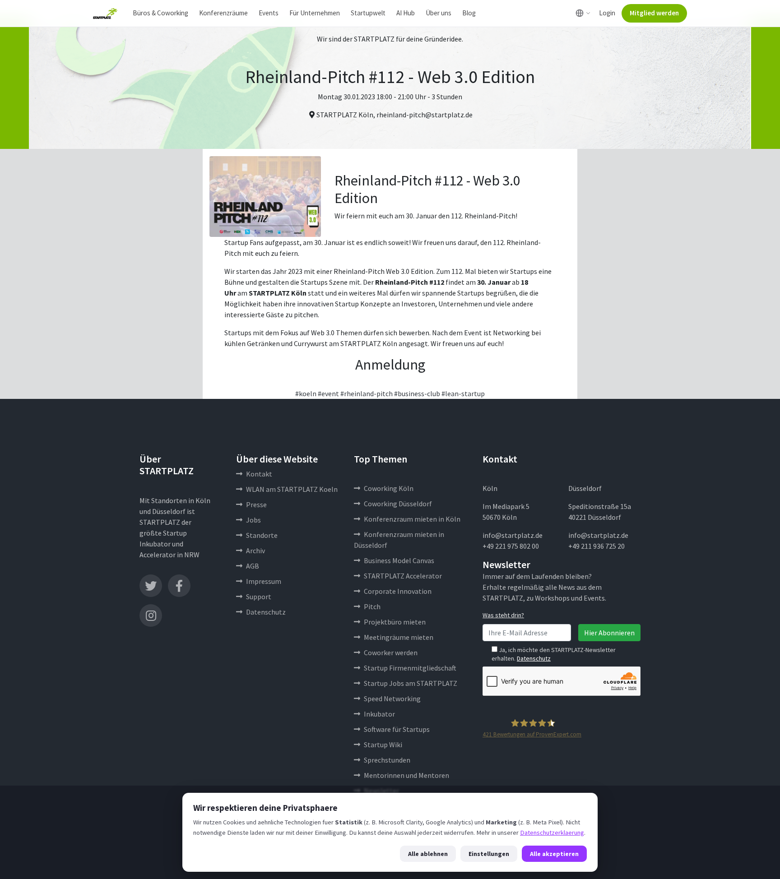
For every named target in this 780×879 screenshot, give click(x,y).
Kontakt (259, 473)
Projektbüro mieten (395, 621)
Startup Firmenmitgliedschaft (410, 667)
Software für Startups (397, 729)
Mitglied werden (654, 13)
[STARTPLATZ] (105, 13)
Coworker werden (391, 652)
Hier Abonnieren (609, 632)
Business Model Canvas (399, 560)
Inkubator (379, 713)
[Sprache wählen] (583, 13)
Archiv (255, 550)
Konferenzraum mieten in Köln (412, 518)
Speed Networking (392, 698)
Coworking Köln (388, 488)
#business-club (417, 393)
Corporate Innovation (398, 591)
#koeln (305, 393)
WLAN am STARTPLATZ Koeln (292, 489)
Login (607, 13)
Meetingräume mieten (398, 637)
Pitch (372, 606)
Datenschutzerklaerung (552, 832)
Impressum (263, 581)
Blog (469, 13)
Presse (256, 504)
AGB (252, 565)
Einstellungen (489, 854)
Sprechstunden (387, 759)
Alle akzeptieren (554, 854)
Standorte (262, 535)
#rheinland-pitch (366, 393)
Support (258, 596)
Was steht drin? (503, 615)
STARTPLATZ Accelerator (403, 575)
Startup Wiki (383, 744)
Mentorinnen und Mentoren (406, 775)
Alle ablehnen (428, 854)
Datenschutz (266, 611)
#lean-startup (463, 393)
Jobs (253, 519)
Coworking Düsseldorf (398, 503)
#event (328, 393)
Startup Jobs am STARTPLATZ (410, 683)
